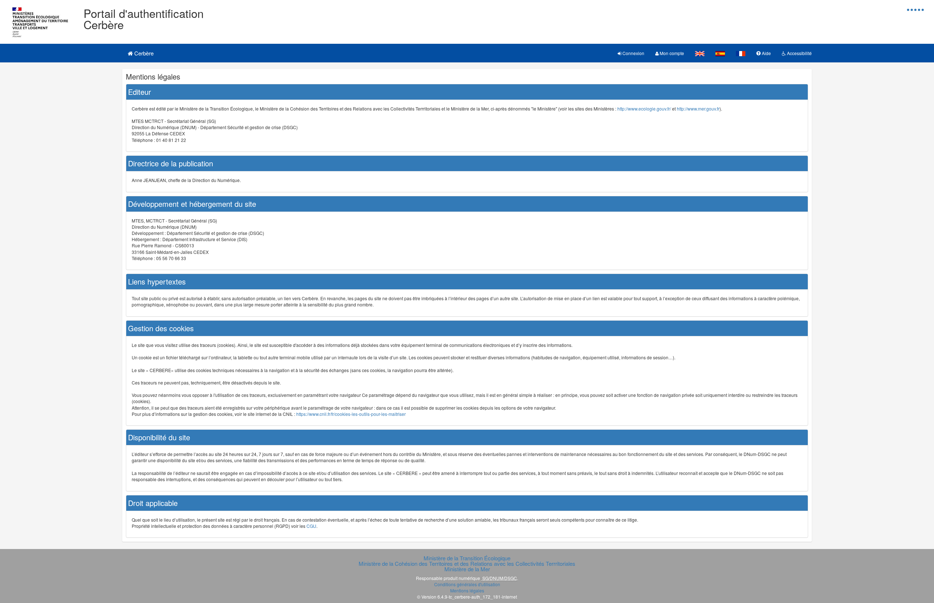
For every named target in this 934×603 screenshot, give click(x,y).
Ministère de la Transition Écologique (467, 558)
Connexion (632, 53)
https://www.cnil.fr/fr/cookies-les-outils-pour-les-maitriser (351, 414)
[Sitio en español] (720, 53)
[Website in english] (700, 53)
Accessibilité (799, 53)
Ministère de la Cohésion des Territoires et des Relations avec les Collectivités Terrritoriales (467, 563)
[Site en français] (740, 53)
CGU (311, 526)
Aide (766, 53)
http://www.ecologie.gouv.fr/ (644, 108)
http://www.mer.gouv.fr (698, 108)
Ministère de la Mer (467, 569)
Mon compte (671, 53)
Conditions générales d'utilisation (467, 584)
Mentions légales (467, 590)
